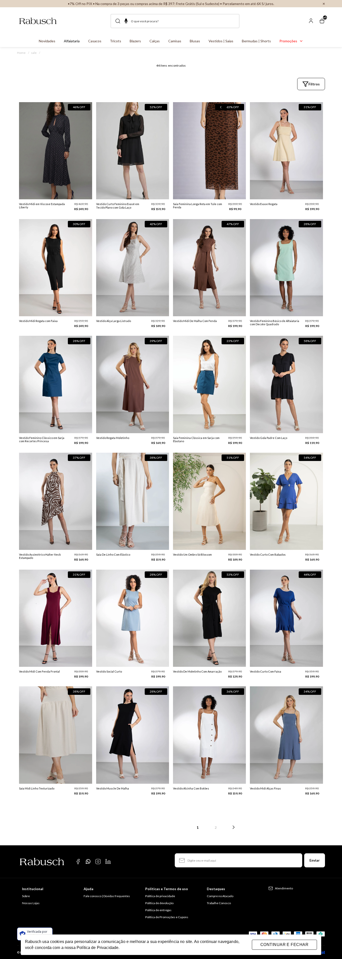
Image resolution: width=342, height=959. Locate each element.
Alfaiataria (72, 41)
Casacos (94, 41)
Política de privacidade (160, 896)
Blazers (135, 41)
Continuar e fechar (284, 944)
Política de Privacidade (97, 947)
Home (23, 53)
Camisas (174, 41)
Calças (154, 41)
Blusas (195, 41)
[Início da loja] (38, 21)
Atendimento (284, 888)
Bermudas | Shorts (256, 41)
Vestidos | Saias (221, 41)
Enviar (314, 860)
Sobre (26, 896)
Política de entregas (158, 910)
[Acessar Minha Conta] (311, 23)
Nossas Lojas (31, 903)
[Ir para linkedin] (108, 862)
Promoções (288, 41)
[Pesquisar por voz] (126, 22)
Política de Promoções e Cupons (166, 917)
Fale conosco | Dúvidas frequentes (107, 896)
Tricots (115, 41)
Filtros (314, 84)
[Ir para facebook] (78, 862)
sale (35, 53)
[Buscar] (119, 21)
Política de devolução (159, 903)
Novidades (47, 41)
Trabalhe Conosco (219, 903)
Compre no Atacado (220, 896)
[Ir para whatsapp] (88, 862)
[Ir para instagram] (98, 862)
